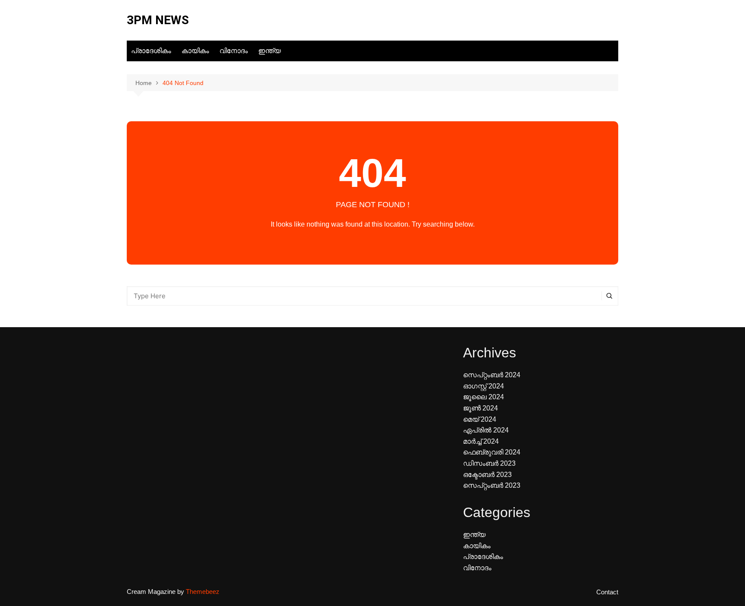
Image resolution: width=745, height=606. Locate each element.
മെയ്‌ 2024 (479, 419)
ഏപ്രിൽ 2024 (486, 430)
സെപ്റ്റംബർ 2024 (491, 375)
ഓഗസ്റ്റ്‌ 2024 (483, 386)
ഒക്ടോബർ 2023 (487, 474)
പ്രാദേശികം (151, 50)
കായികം (195, 50)
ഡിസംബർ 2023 (489, 463)
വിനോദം (233, 50)
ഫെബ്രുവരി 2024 (491, 452)
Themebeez (202, 591)
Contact (607, 592)
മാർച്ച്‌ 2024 (481, 441)
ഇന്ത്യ (269, 50)
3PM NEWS (158, 20)
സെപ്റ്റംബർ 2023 (491, 485)
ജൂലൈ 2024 (483, 397)
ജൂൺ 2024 (480, 408)
